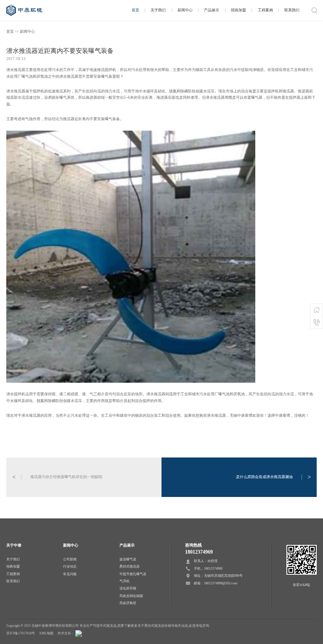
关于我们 (158, 10)
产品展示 (211, 10)
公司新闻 (70, 559)
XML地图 (46, 633)
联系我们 (291, 10)
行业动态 (70, 566)
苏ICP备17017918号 (20, 633)
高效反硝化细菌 (131, 596)
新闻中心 (185, 10)
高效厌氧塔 (127, 603)
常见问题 (70, 574)
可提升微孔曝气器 (132, 574)
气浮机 (124, 581)
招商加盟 (238, 10)
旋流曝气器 (127, 559)
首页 (135, 10)
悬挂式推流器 (129, 566)
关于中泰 (13, 545)
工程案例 (265, 10)
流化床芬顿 (127, 588)
